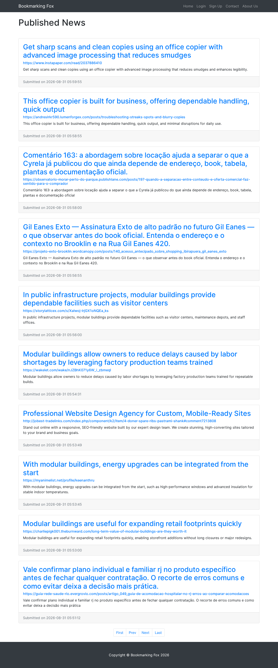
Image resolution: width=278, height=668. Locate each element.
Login (201, 6)
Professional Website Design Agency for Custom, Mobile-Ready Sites (137, 413)
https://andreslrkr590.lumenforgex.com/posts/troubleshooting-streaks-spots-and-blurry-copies (104, 117)
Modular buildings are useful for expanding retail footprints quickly (132, 523)
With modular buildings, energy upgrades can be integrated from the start (135, 468)
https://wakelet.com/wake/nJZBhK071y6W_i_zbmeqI (67, 370)
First (119, 632)
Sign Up (215, 6)
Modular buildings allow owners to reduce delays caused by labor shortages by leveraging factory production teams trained (130, 358)
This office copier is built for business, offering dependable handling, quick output (136, 105)
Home (188, 6)
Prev (132, 632)
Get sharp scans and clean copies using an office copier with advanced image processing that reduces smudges (123, 51)
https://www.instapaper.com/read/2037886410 (62, 63)
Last (158, 632)
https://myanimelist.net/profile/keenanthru (58, 480)
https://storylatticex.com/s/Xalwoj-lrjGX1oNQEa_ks (66, 310)
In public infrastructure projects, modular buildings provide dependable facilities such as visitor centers (119, 298)
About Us (250, 6)
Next (145, 632)
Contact (232, 6)
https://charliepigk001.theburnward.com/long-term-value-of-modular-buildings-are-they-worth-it (105, 531)
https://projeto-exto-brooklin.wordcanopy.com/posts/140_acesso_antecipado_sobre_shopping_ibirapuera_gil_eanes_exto (125, 251)
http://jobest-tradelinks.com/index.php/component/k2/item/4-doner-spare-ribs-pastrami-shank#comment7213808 (119, 421)
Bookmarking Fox (36, 6)
